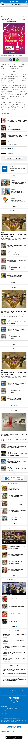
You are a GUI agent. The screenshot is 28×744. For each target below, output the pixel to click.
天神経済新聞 (14, 2)
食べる (7, 4)
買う (16, 4)
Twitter (14, 701)
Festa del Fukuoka (7, 148)
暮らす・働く (20, 4)
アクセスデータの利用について (7, 710)
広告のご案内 (4, 713)
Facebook (10, 701)
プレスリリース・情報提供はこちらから (9, 708)
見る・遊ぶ (12, 4)
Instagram (17, 701)
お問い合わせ (4, 711)
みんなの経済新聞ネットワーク (14, 727)
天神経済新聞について (6, 706)
